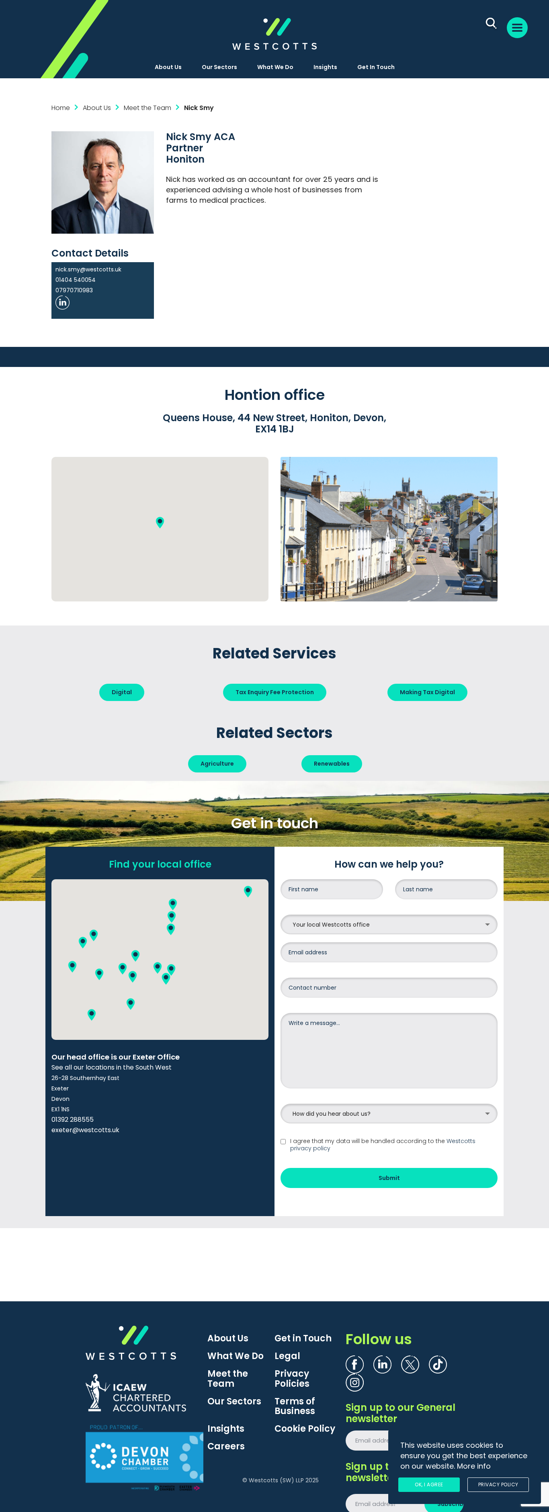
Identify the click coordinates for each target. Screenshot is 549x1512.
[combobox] (389, 924)
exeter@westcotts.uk (85, 1130)
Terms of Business (294, 1406)
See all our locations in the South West (111, 1067)
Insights (325, 67)
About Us (168, 67)
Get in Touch (303, 1338)
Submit (389, 1178)
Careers (226, 1446)
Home (60, 107)
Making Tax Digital (427, 692)
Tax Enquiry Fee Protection (275, 692)
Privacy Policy (498, 1484)
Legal (287, 1356)
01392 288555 (72, 1119)
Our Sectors (219, 67)
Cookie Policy (304, 1429)
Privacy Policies (291, 1378)
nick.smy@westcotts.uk (88, 269)
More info (474, 1466)
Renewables (332, 764)
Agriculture (217, 764)
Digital (122, 692)
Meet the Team (227, 1378)
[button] (160, 522)
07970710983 (74, 290)
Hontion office (275, 395)
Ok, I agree (429, 1484)
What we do (275, 67)
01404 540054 (75, 280)
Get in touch (376, 67)
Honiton (185, 159)
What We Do (235, 1356)
